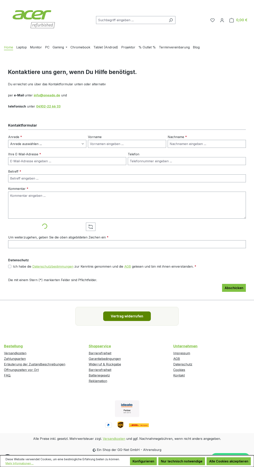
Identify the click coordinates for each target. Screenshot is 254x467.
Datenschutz (182, 364)
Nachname (177, 137)
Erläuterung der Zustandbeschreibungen (34, 364)
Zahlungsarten (15, 359)
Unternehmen (185, 346)
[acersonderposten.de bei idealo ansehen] (127, 408)
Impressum (181, 353)
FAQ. (7, 375)
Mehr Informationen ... (20, 463)
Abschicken (234, 288)
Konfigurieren (143, 461)
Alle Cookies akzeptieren (228, 461)
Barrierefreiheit (100, 353)
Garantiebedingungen (105, 359)
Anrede (15, 137)
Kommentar (18, 189)
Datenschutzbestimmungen (52, 266)
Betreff (14, 171)
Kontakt (179, 375)
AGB (127, 266)
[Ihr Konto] (222, 20)
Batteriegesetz (99, 375)
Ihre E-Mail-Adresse (24, 154)
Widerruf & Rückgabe (105, 364)
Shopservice (100, 346)
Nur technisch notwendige (181, 461)
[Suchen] (170, 20)
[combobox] (131, 20)
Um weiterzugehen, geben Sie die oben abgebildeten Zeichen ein (58, 237)
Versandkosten (15, 353)
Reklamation (98, 381)
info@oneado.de (47, 95)
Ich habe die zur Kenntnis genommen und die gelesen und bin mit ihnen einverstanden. (104, 266)
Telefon (133, 154)
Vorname (95, 137)
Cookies (179, 370)
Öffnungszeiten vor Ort (21, 370)
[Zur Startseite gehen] (34, 19)
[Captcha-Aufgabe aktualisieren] (90, 227)
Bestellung (13, 346)
